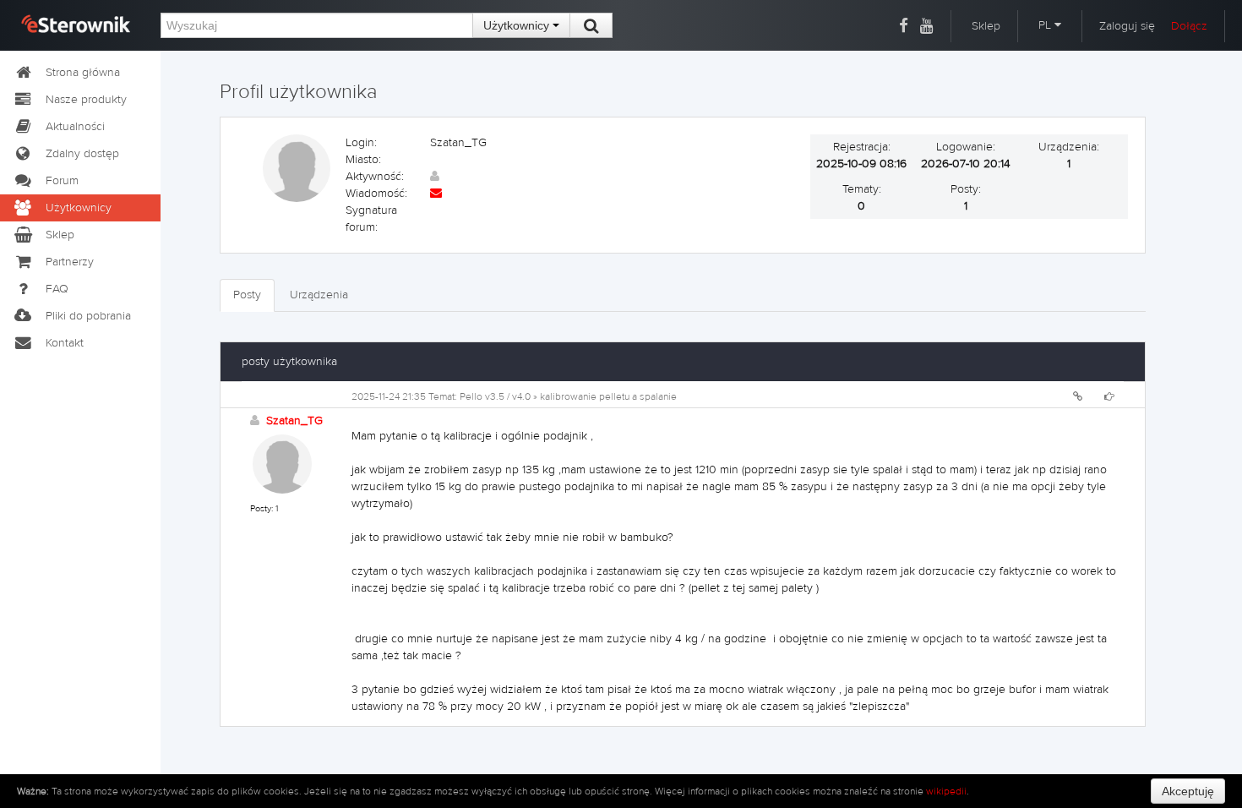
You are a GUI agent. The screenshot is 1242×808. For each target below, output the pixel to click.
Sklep (986, 26)
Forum (62, 180)
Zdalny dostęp (82, 153)
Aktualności (75, 126)
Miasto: (363, 159)
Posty (247, 295)
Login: (361, 142)
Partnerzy (70, 262)
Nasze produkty (86, 99)
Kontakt (65, 343)
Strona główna (83, 72)
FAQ (57, 289)
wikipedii (946, 791)
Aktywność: (375, 176)
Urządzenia (319, 295)
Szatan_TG (294, 421)
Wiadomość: (376, 193)
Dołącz (1189, 26)
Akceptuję (1188, 791)
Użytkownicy (518, 25)
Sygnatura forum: (371, 219)
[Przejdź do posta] (1109, 396)
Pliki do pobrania (88, 316)
